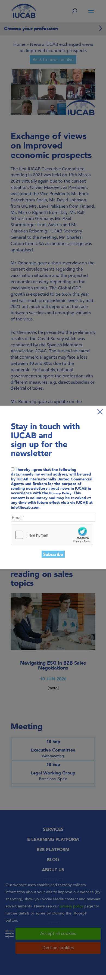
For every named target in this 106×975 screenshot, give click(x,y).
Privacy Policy (60, 493)
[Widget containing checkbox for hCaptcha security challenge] (52, 534)
